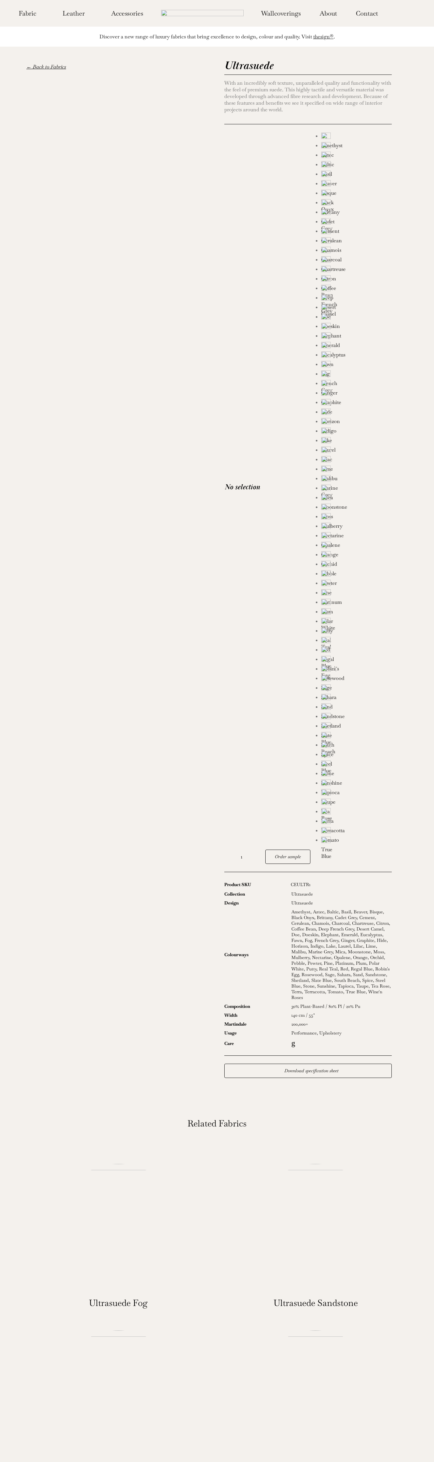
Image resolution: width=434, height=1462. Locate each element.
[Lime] (356, 461)
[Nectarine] (356, 527)
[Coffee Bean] (356, 280)
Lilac (358, 946)
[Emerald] (356, 337)
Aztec (318, 912)
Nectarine (321, 957)
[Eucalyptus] (356, 346)
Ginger (347, 940)
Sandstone (375, 974)
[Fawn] (356, 356)
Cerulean (300, 923)
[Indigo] (356, 423)
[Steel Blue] (356, 755)
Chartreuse (363, 923)
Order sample (288, 856)
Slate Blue (321, 980)
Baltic (333, 912)
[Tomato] (356, 832)
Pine (328, 963)
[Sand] (356, 698)
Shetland (300, 980)
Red (344, 969)
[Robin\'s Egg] (356, 660)
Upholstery (330, 1033)
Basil (346, 912)
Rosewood (312, 974)
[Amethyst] (356, 137)
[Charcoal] (356, 251)
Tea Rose (380, 986)
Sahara (343, 974)
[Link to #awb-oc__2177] (392, 13)
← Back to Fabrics (46, 66)
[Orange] (356, 546)
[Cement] (356, 223)
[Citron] (356, 270)
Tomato (335, 992)
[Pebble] (356, 565)
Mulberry (300, 957)
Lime (371, 946)
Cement (367, 917)
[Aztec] (356, 147)
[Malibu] (356, 470)
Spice (367, 980)
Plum (361, 963)
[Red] (356, 641)
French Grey (326, 940)
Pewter (314, 963)
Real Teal (328, 969)
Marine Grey (320, 952)
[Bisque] (356, 185)
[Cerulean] (356, 232)
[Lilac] (356, 451)
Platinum (344, 963)
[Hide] (356, 403)
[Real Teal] (356, 632)
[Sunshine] (356, 775)
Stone (309, 986)
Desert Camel (369, 929)
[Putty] (356, 622)
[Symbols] (202, 12)
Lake (331, 946)
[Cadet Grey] (356, 213)
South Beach (347, 980)
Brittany (324, 917)
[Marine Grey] (356, 480)
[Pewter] (356, 575)
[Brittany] (356, 204)
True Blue (356, 992)
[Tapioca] (356, 784)
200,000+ (299, 1024)
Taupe (362, 986)
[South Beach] (356, 736)
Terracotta (314, 992)
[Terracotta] (356, 822)
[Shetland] (356, 717)
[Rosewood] (356, 670)
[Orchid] (356, 556)
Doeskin (310, 934)
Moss (378, 952)
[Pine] (356, 584)
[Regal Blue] (356, 651)
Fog (308, 940)
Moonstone (359, 952)
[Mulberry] (356, 518)
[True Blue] (356, 841)
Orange (360, 957)
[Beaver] (356, 175)
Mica (340, 952)
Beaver (360, 912)
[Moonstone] (356, 499)
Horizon (299, 946)
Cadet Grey (346, 917)
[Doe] (356, 308)
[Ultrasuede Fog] (118, 1227)
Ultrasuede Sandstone (316, 1303)
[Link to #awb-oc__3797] (402, 13)
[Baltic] (356, 156)
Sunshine (326, 986)
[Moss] (356, 508)
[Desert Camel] (356, 299)
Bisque (376, 912)
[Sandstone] (356, 708)
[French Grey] (356, 375)
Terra (296, 992)
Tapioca (346, 986)
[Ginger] (356, 384)
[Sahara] (356, 689)
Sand (358, 974)
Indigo (316, 946)
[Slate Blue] (356, 727)
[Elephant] (356, 327)
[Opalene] (356, 537)
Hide (382, 940)
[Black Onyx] (356, 194)
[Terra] (356, 813)
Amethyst (300, 912)
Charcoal (340, 923)
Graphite (365, 940)
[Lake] (356, 432)
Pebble (298, 963)
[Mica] (356, 489)
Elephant (330, 934)
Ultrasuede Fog (118, 1303)
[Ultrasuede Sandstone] (315, 1227)
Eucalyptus (371, 934)
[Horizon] (356, 413)
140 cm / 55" (303, 1015)
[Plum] (356, 603)
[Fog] (356, 365)
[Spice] (356, 746)
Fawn (296, 940)
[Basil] (356, 166)
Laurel (344, 946)
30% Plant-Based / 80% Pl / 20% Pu (325, 1006)
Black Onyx (302, 917)
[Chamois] (356, 242)
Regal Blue (362, 969)
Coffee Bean (303, 929)
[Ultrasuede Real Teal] (315, 1393)
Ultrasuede (302, 894)
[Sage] (356, 679)
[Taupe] (356, 794)
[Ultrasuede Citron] (118, 1393)
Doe (295, 934)
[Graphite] (356, 394)
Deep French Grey (336, 929)
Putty (311, 969)
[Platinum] (356, 594)
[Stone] (356, 765)
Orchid (377, 957)
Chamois (320, 923)
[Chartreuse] (356, 261)
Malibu (298, 952)
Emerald (349, 934)
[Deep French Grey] (356, 289)
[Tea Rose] (356, 803)
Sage (330, 974)
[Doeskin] (356, 318)
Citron (382, 923)
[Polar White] (356, 613)
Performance (304, 1033)
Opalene (342, 957)
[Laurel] (356, 442)
